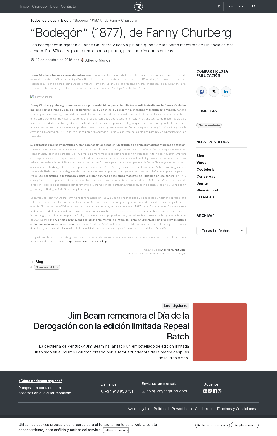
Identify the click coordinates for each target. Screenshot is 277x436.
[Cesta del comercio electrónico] (218, 6)
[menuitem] (24, 6)
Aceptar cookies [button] (244, 425)
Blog (64, 20)
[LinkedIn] (226, 91)
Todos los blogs (43, 20)
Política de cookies (116, 430)
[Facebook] (201, 91)
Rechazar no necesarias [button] (212, 425)
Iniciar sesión (235, 6)
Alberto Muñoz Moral (173, 249)
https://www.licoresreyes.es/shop (87, 241)
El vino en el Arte (46, 267)
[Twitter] (214, 91)
